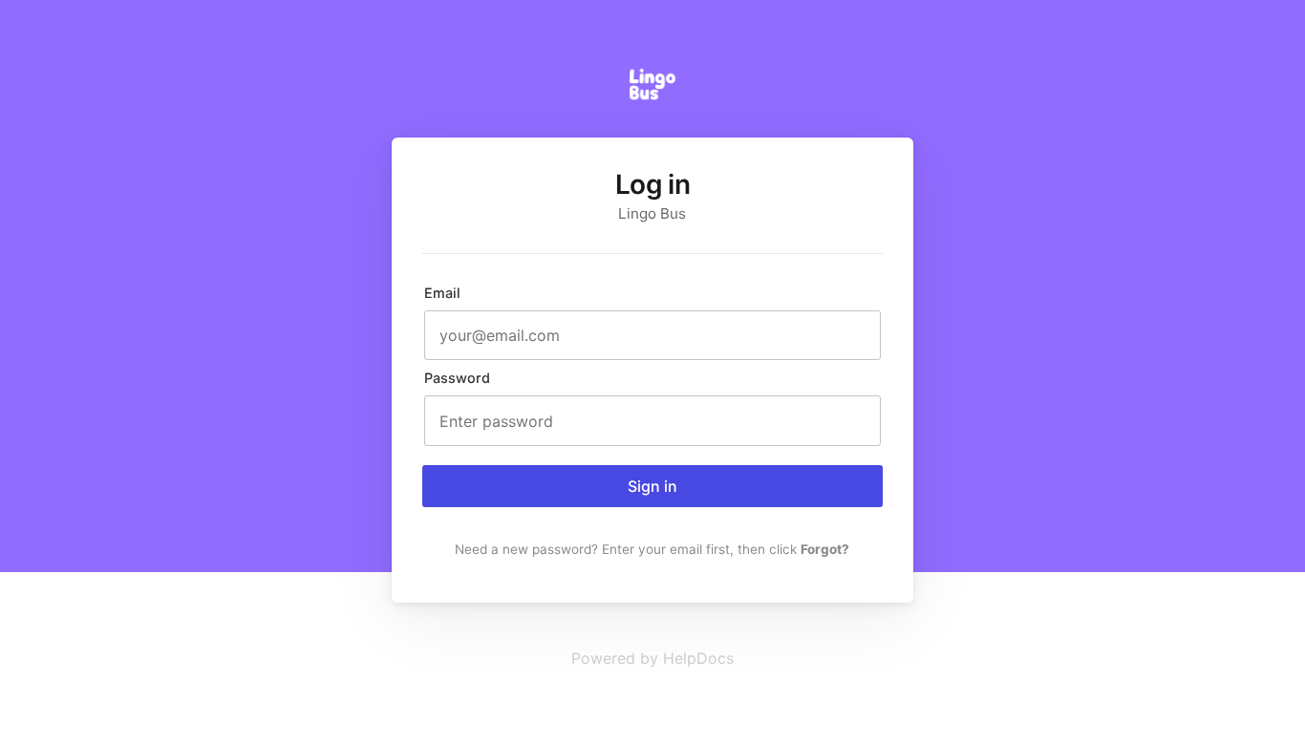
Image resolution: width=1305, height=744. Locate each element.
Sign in (652, 486)
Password (457, 378)
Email (442, 293)
